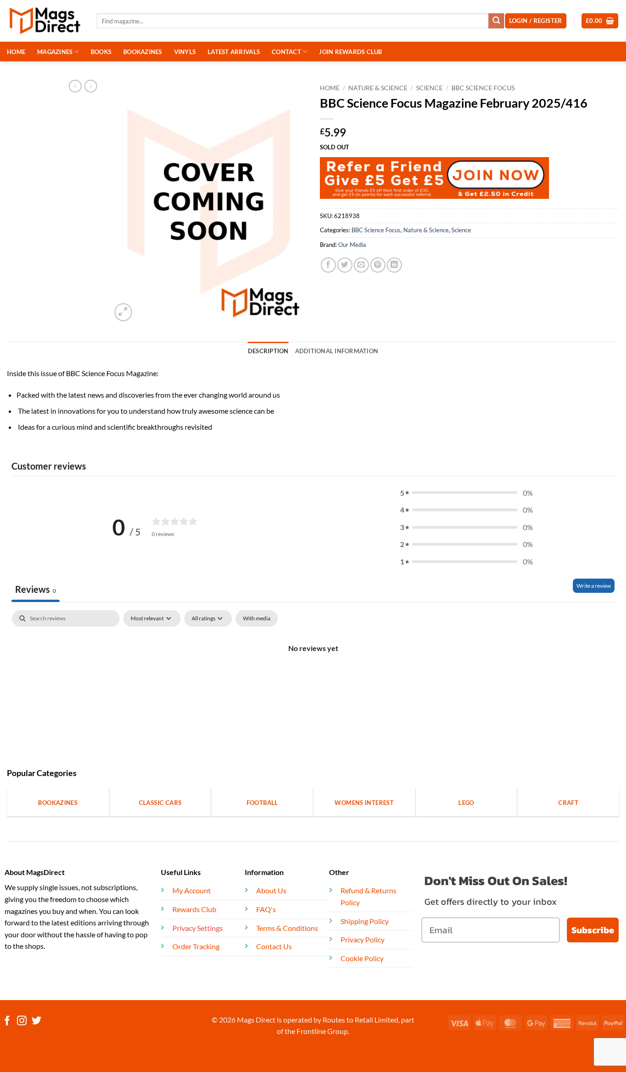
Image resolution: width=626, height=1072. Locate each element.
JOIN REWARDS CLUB (350, 51)
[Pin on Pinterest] (377, 265)
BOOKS (101, 51)
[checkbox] (257, 618)
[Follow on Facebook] (7, 1021)
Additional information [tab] (337, 351)
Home (330, 88)
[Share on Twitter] (344, 265)
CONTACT (286, 51)
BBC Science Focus (483, 88)
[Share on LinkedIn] (394, 265)
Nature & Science (377, 88)
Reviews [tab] (35, 589)
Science (429, 88)
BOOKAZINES (142, 51)
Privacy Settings (197, 928)
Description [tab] (268, 351)
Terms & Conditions (287, 928)
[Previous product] (90, 86)
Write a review (594, 585)
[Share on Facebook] (328, 265)
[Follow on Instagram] (22, 1021)
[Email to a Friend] (361, 265)
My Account (191, 890)
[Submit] (496, 21)
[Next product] (75, 86)
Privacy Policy (362, 939)
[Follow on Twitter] (36, 1021)
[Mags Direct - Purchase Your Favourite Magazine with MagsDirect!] (45, 21)
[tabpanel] (313, 679)
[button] (600, 20)
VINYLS (185, 51)
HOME (16, 51)
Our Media (352, 244)
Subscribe (592, 930)
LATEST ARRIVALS (234, 51)
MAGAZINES (54, 51)
